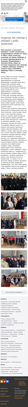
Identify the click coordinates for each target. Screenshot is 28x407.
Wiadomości (4, 301)
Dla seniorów (4, 334)
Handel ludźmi (4, 371)
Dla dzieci (21, 334)
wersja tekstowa (3, 404)
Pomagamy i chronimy (6, 322)
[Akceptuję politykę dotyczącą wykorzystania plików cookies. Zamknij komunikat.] (26, 1)
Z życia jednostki (5, 316)
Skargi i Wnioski (14, 371)
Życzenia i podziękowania (7, 324)
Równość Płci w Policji (6, 313)
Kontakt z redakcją (4, 391)
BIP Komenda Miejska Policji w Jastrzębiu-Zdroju (22, 383)
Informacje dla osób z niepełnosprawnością (12, 373)
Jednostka (18, 311)
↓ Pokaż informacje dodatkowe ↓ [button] (14, 292)
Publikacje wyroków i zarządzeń (9, 303)
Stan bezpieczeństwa (6, 320)
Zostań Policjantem (16, 362)
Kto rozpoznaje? (13, 356)
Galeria (15, 320)
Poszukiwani (4, 356)
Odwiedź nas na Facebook (7, 381)
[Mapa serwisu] (5, 13)
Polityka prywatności (18, 398)
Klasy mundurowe (20, 28)
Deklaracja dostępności (7, 305)
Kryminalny (4, 354)
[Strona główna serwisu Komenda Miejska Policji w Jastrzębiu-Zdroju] (2, 13)
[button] (25, 13)
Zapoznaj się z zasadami (19, 395)
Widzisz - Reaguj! (18, 332)
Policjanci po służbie (19, 322)
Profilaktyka (14, 336)
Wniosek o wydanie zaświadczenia (9, 351)
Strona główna (4, 28)
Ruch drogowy (4, 339)
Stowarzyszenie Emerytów (7, 311)
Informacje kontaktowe (7, 367)
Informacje (4, 299)
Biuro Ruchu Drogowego (7, 343)
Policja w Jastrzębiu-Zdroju (8, 319)
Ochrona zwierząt (5, 336)
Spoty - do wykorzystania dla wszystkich (11, 347)
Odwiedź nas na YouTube (4, 381)
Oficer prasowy (17, 367)
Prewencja (3, 327)
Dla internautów (13, 334)
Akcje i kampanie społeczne (8, 330)
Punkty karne (4, 345)
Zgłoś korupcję (15, 369)
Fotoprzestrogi (18, 343)
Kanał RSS (1, 381)
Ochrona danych (16, 309)
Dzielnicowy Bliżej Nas (6, 332)
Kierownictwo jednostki (14, 301)
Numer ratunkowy (5, 369)
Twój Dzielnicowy (21, 330)
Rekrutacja (12, 28)
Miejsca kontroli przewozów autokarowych (11, 349)
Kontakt (3, 365)
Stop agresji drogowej (14, 345)
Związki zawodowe (6, 309)
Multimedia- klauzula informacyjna (9, 307)
